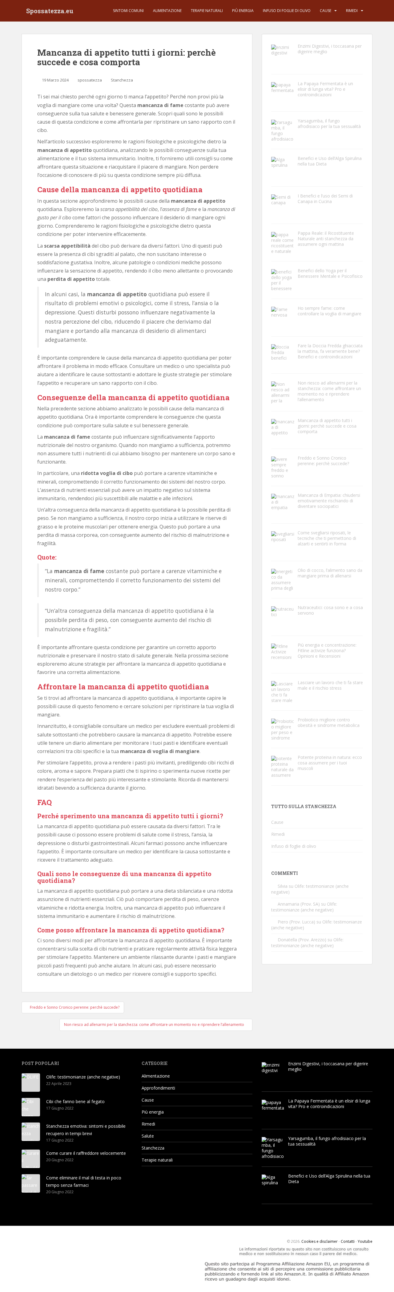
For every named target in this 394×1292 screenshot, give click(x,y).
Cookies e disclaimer (319, 1241)
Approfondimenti (158, 1088)
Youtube (365, 1241)
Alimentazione (167, 10)
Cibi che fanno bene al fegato (75, 1101)
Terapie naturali (207, 10)
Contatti (348, 1241)
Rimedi (352, 10)
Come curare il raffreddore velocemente (86, 1153)
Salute (148, 1136)
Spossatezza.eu (49, 11)
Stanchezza (122, 80)
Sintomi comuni (128, 10)
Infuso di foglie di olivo (287, 10)
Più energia (243, 10)
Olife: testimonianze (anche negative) (304, 907)
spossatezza (90, 80)
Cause (325, 10)
